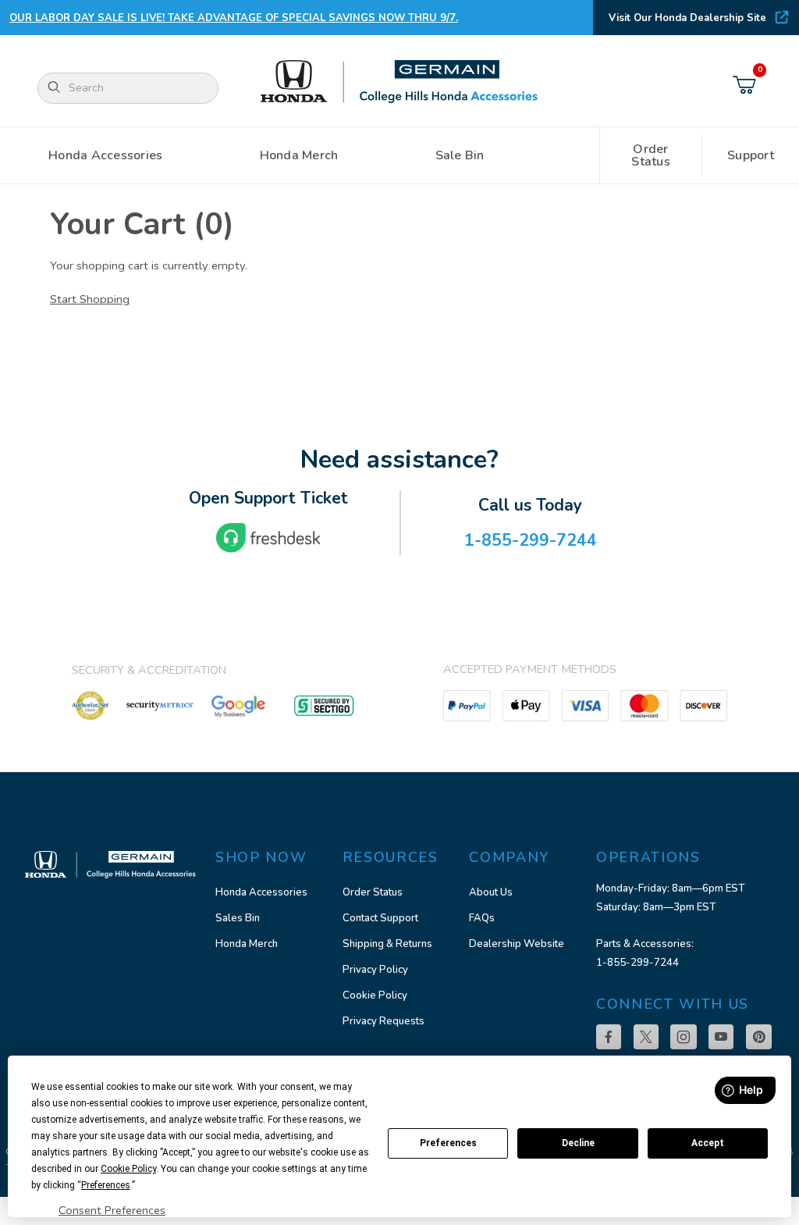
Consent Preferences (112, 1210)
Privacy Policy (375, 970)
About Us (491, 892)
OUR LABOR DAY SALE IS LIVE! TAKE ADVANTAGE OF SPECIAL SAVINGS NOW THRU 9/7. (233, 18)
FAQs (482, 918)
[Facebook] (608, 1036)
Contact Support (380, 918)
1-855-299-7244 (637, 963)
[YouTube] (720, 1036)
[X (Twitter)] (646, 1036)
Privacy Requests (383, 1021)
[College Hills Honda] (399, 82)
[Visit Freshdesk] (268, 538)
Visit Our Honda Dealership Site (687, 18)
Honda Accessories (261, 892)
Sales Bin (237, 918)
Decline (578, 1143)
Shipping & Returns (387, 944)
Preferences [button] (105, 1185)
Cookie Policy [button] (128, 1168)
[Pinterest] (759, 1036)
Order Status (373, 892)
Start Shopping (90, 299)
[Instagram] (683, 1036)
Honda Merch (246, 944)
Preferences (448, 1143)
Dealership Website (516, 944)
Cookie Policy (375, 995)
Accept (707, 1143)
